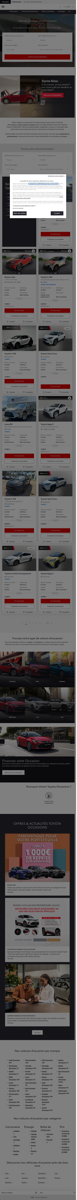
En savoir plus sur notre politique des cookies (23, 205)
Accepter (57, 213)
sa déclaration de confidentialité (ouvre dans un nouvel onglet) (43, 183)
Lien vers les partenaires (18, 208)
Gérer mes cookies (20, 213)
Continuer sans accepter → (56, 176)
